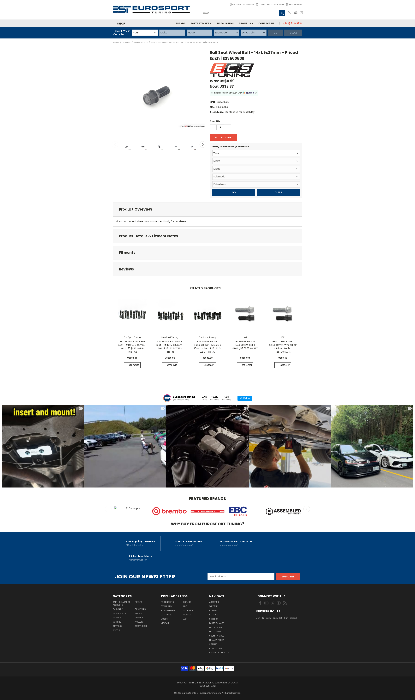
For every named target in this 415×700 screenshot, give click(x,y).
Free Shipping (295, 4)
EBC (185, 606)
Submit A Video (216, 635)
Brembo (187, 602)
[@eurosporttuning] (167, 398)
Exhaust (139, 613)
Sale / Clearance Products (121, 603)
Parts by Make (200, 23)
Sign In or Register (219, 652)
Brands (180, 23)
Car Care (118, 609)
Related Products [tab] (205, 288)
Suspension (141, 626)
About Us (245, 23)
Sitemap (213, 644)
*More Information (135, 545)
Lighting (117, 621)
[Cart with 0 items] (301, 12)
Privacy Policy (216, 640)
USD (266, 627)
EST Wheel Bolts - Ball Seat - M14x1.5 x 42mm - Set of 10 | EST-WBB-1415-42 (132, 346)
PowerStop (166, 606)
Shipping (213, 619)
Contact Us (266, 23)
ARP (185, 619)
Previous (115, 144)
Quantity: (215, 121)
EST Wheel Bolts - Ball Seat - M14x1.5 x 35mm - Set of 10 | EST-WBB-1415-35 (170, 346)
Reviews (213, 610)
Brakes (138, 602)
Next (203, 144)
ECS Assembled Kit (170, 610)
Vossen (187, 614)
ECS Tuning (166, 614)
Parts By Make (216, 623)
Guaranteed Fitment (243, 4)
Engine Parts (119, 613)
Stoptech (188, 610)
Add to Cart (134, 365)
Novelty (139, 621)
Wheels (116, 630)
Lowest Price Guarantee (271, 4)
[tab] (207, 209)
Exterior (117, 617)
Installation (225, 23)
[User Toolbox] (289, 12)
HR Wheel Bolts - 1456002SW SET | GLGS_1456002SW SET (245, 345)
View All (165, 623)
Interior (139, 617)
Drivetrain (140, 609)
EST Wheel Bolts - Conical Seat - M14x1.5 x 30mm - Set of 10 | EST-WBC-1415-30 (207, 346)
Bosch (164, 619)
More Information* (184, 545)
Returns (213, 614)
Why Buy (213, 606)
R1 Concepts (167, 602)
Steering (117, 626)
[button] (296, 12)
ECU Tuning (215, 631)
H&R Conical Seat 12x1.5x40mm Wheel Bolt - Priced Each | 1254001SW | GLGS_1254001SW (283, 347)
